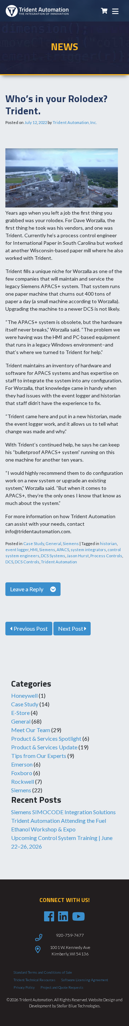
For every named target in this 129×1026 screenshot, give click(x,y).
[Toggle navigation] (115, 11)
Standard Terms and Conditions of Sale (43, 972)
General (20, 721)
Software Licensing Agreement (84, 980)
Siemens (21, 790)
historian (108, 543)
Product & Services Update (44, 747)
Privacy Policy (24, 987)
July (28, 122)
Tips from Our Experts (38, 755)
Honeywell (24, 695)
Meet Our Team (30, 729)
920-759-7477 (70, 935)
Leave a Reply (27, 589)
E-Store (20, 712)
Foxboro (21, 772)
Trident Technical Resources (35, 980)
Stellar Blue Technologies (78, 1005)
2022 (42, 122)
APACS (63, 549)
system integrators (88, 549)
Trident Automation (59, 561)
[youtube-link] (78, 916)
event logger (17, 549)
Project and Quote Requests (61, 987)
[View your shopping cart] (104, 11)
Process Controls (106, 555)
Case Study (24, 704)
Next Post (71, 628)
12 (35, 122)
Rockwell (22, 781)
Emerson (22, 764)
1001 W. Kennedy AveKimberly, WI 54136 (70, 950)
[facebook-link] (49, 916)
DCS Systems (53, 555)
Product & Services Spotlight (46, 738)
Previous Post (30, 628)
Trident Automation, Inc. (75, 122)
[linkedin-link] (63, 916)
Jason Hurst (78, 555)
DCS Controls (27, 561)
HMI (34, 549)
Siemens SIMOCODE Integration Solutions (63, 811)
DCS (9, 561)
